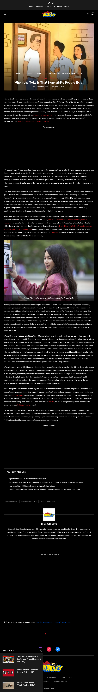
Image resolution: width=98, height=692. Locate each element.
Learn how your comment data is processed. (53, 622)
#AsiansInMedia (11, 501)
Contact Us (50, 6)
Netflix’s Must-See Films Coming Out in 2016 (27, 671)
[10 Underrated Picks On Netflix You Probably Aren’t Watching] (8, 659)
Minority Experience (48, 501)
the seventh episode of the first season (33, 121)
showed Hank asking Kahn (43, 115)
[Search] (88, 14)
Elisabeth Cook (42, 86)
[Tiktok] (49, 3)
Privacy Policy (63, 6)
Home (31, 6)
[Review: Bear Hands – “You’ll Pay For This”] (8, 685)
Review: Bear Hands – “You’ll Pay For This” (26, 684)
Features (29, 73)
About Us (39, 6)
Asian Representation (29, 501)
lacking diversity (23, 405)
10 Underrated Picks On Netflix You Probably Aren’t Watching (29, 659)
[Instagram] (45, 3)
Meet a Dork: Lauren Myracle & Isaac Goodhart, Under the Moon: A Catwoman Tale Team (44, 489)
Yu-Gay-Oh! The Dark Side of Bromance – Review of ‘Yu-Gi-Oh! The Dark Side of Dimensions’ (46, 482)
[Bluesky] (52, 3)
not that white (17, 395)
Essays (39, 73)
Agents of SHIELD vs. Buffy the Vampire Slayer (27, 479)
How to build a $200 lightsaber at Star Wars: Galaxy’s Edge (32, 486)
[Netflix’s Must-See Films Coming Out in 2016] (8, 672)
